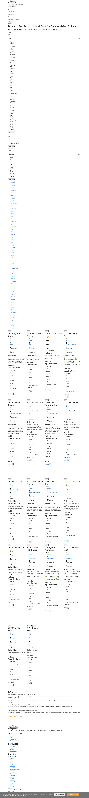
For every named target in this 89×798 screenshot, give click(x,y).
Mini (12, 289)
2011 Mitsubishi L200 (71, 548)
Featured (29, 626)
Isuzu (12, 255)
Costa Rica (12, 767)
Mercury (13, 284)
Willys (12, 325)
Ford (12, 187)
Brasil (11, 763)
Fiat (12, 237)
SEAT (12, 304)
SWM (12, 320)
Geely (12, 245)
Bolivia (11, 761)
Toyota (13, 182)
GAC (12, 242)
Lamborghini (14, 268)
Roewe (13, 299)
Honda (13, 185)
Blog (9, 17)
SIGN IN (10, 23)
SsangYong (14, 312)
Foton (12, 239)
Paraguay (12, 781)
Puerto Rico (13, 784)
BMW (12, 200)
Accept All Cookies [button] (73, 794)
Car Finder (12, 746)
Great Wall (13, 247)
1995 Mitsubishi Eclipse (34, 334)
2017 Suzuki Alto (35, 402)
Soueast (13, 310)
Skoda (12, 307)
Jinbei (12, 263)
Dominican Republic (15, 769)
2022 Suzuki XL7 (71, 402)
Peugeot (13, 291)
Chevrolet (13, 190)
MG (12, 286)
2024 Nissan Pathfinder (32, 548)
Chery (12, 211)
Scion (12, 302)
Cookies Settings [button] (59, 794)
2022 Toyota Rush (51, 482)
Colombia (12, 766)
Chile (11, 764)
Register (12, 749)
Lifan (12, 271)
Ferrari (13, 234)
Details (10, 393)
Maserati (13, 281)
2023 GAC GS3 (15, 481)
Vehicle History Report (13, 19)
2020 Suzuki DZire (14, 629)
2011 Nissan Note (53, 333)
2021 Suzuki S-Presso (71, 334)
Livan (12, 273)
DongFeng (13, 226)
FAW (12, 232)
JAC (12, 258)
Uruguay (12, 786)
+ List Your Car (12, 6)
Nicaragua (12, 778)
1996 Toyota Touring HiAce (52, 403)
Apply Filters (12, 132)
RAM (12, 294)
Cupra (12, 216)
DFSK (12, 224)
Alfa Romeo (14, 203)
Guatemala (13, 774)
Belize (11, 760)
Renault (13, 297)
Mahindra (13, 276)
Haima (12, 250)
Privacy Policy (13, 739)
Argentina (12, 758)
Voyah (12, 323)
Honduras (12, 775)
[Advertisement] (44, 472)
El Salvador (13, 772)
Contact (12, 736)
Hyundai (13, 195)
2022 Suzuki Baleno (14, 403)
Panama (12, 780)
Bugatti (13, 206)
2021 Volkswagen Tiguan (35, 482)
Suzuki (13, 317)
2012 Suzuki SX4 (16, 547)
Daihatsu (13, 221)
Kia (12, 193)
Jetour (12, 260)
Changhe (13, 208)
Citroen (13, 213)
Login (11, 748)
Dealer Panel (13, 751)
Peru (11, 783)
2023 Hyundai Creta (15, 334)
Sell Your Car (11, 14)
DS (12, 229)
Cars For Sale (11, 11)
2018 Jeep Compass (50, 548)
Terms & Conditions (15, 740)
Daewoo (13, 219)
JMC (12, 265)
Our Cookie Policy (18, 795)
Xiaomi (13, 328)
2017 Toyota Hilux (32, 629)
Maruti (13, 278)
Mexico (12, 777)
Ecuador (12, 770)
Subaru (13, 315)
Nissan (13, 198)
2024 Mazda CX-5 (72, 481)
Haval (12, 252)
